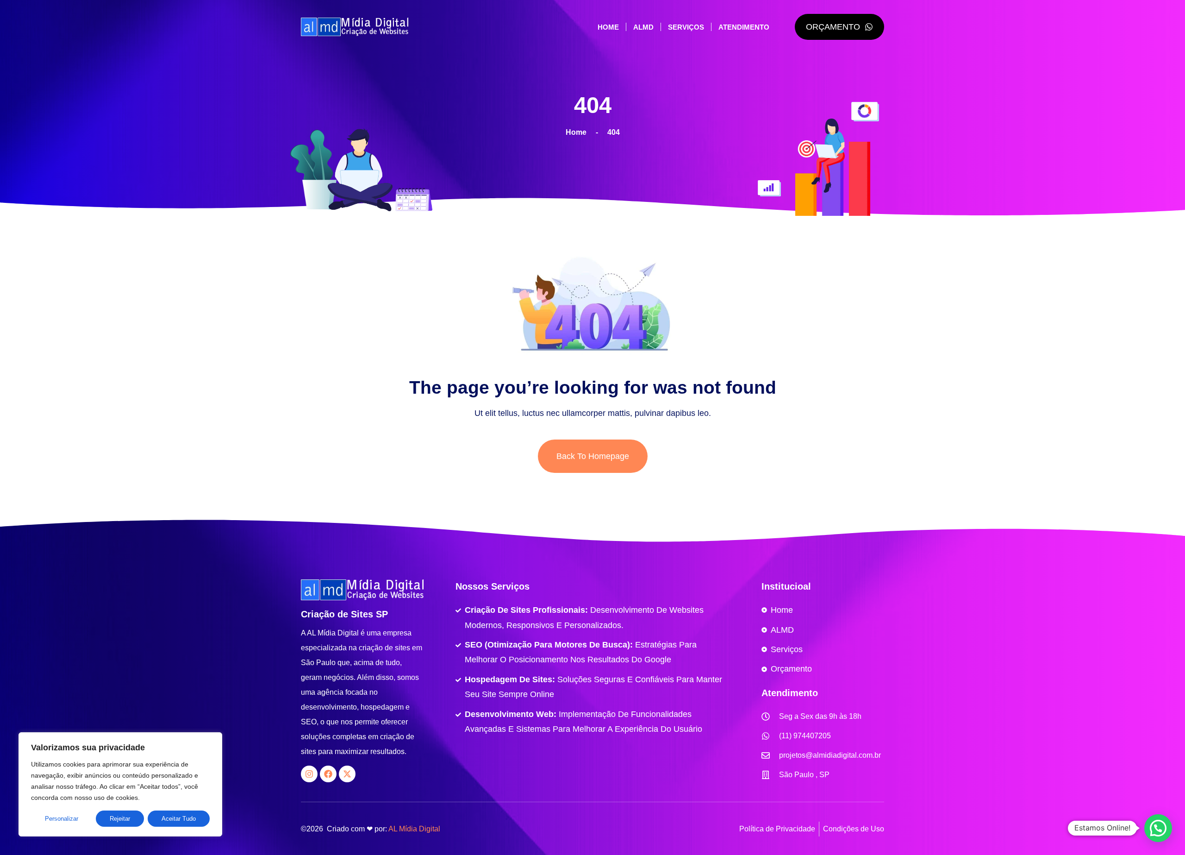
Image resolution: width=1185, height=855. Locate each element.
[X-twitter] (347, 774)
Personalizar (61, 818)
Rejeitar (120, 818)
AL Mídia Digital (414, 829)
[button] (1158, 828)
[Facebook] (328, 774)
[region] (120, 784)
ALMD (643, 27)
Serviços (686, 27)
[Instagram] (309, 774)
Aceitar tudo (179, 818)
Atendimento (743, 27)
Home (608, 27)
